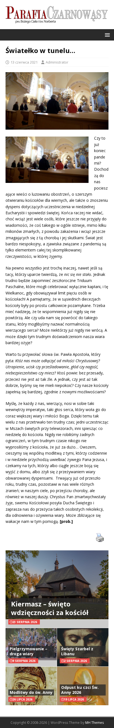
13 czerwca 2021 (24, 62)
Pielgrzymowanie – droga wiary (28, 651)
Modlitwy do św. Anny (31, 692)
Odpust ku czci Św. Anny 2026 (80, 690)
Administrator (57, 62)
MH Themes (94, 722)
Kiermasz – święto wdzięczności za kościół (49, 608)
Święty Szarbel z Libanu (77, 651)
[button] (106, 35)
